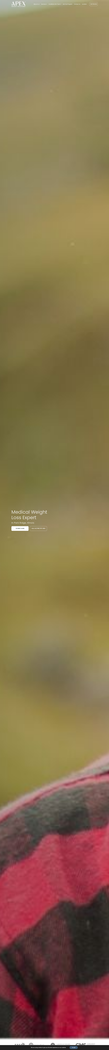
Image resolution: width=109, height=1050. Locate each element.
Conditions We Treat (54, 4)
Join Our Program (67, 4)
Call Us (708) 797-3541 (38, 528)
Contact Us (77, 4)
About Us (36, 4)
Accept (73, 1047)
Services (43, 4)
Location (84, 4)
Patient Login (20, 528)
